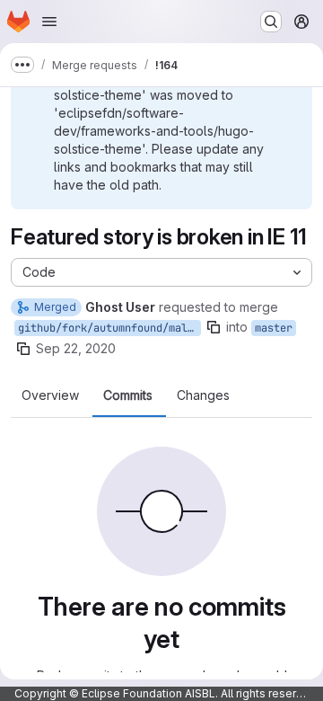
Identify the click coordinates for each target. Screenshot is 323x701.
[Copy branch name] (213, 327)
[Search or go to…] (271, 21)
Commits (128, 395)
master (273, 328)
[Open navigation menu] (49, 21)
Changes (203, 395)
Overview (50, 395)
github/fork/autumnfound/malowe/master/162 (109, 328)
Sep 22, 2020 (76, 348)
